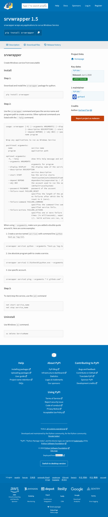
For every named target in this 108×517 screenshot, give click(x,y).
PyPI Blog (53, 369)
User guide (20, 376)
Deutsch (74, 477)
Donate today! (54, 436)
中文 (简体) (83, 477)
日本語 (32, 477)
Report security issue (54, 402)
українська (56, 477)
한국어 (64, 480)
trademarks (78, 441)
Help (57, 5)
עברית (47, 480)
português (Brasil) (44, 477)
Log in (87, 5)
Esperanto (55, 480)
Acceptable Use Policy (52, 412)
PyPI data (76, 70)
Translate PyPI (86, 376)
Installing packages (20, 369)
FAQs (21, 383)
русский (103, 477)
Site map (54, 450)
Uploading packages (20, 372)
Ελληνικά (65, 477)
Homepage (79, 59)
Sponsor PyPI (87, 379)
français (25, 477)
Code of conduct (53, 405)
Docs (65, 5)
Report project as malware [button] (87, 118)
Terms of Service (53, 398)
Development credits (86, 383)
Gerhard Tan (83, 110)
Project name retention (20, 379)
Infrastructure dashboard (53, 372)
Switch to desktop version (54, 463)
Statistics (54, 376)
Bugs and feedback (87, 369)
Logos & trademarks (54, 379)
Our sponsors (54, 383)
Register (98, 5)
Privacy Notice (53, 408)
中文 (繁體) (94, 477)
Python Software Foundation (52, 443)
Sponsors (76, 5)
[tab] (12, 45)
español (17, 477)
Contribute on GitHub (85, 372)
